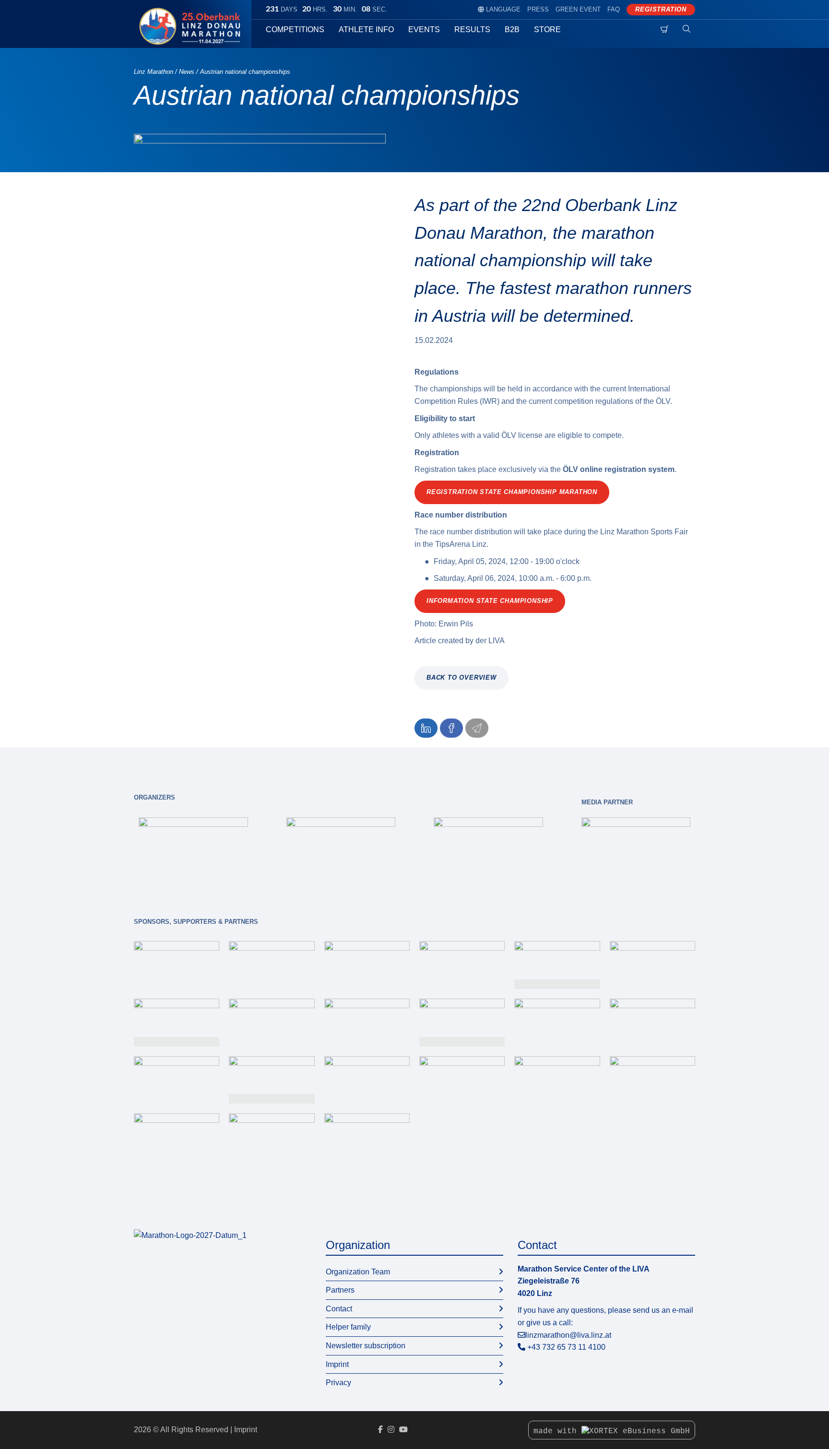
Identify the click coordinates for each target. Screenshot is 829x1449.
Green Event (578, 9)
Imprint (337, 1364)
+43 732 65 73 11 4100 (566, 1347)
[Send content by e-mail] (476, 728)
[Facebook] (380, 1429)
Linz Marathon (153, 71)
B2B (512, 29)
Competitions (295, 29)
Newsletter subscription (365, 1346)
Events (424, 29)
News (186, 71)
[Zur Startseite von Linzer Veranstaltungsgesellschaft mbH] (190, 1235)
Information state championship (489, 600)
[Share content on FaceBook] (451, 728)
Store (547, 29)
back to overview (461, 677)
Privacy (338, 1382)
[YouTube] (403, 1429)
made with (557, 1431)
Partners (340, 1290)
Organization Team (358, 1272)
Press (538, 9)
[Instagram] (391, 1429)
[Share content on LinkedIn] (426, 728)
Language (499, 9)
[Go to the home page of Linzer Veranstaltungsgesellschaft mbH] (192, 26)
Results (472, 29)
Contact (339, 1309)
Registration (661, 9)
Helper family (348, 1327)
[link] (193, 847)
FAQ (613, 9)
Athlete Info (366, 29)
